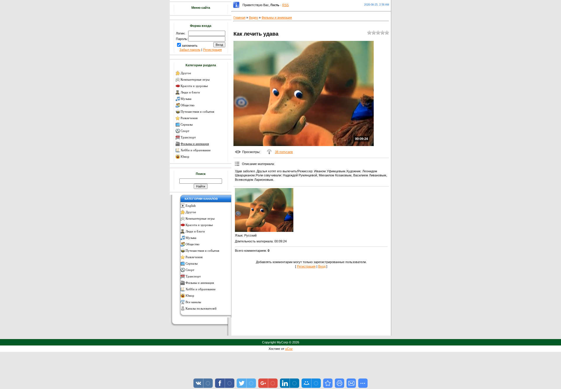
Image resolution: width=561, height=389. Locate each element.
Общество (188, 105)
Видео (253, 17)
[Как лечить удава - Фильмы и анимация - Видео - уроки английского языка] (328, 383)
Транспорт (188, 137)
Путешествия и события (197, 111)
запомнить (190, 45)
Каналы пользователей (201, 308)
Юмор (185, 156)
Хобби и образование (196, 150)
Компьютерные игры (195, 79)
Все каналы (193, 302)
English (191, 205)
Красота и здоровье (194, 86)
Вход (321, 266)
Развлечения (189, 118)
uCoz (289, 348)
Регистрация (212, 49)
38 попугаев (284, 152)
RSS (285, 5)
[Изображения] (264, 210)
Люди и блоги (190, 92)
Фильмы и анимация (195, 143)
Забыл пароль (189, 49)
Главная (239, 17)
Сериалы (187, 124)
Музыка (186, 98)
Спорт (185, 131)
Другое (186, 73)
